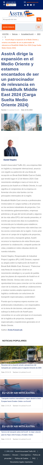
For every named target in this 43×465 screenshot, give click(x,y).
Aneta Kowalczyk (15, 330)
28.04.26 (8, 372)
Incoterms (6, 455)
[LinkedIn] (25, 5)
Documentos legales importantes (21, 462)
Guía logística (25, 455)
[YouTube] (31, 5)
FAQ (33, 458)
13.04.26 (8, 406)
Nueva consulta (8, 27)
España (11, 5)
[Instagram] (34, 5)
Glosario (15, 455)
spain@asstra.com (32, 2)
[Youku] (40, 5)
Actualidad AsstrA (13, 110)
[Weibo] (37, 5)
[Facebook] (28, 5)
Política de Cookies (21, 458)
